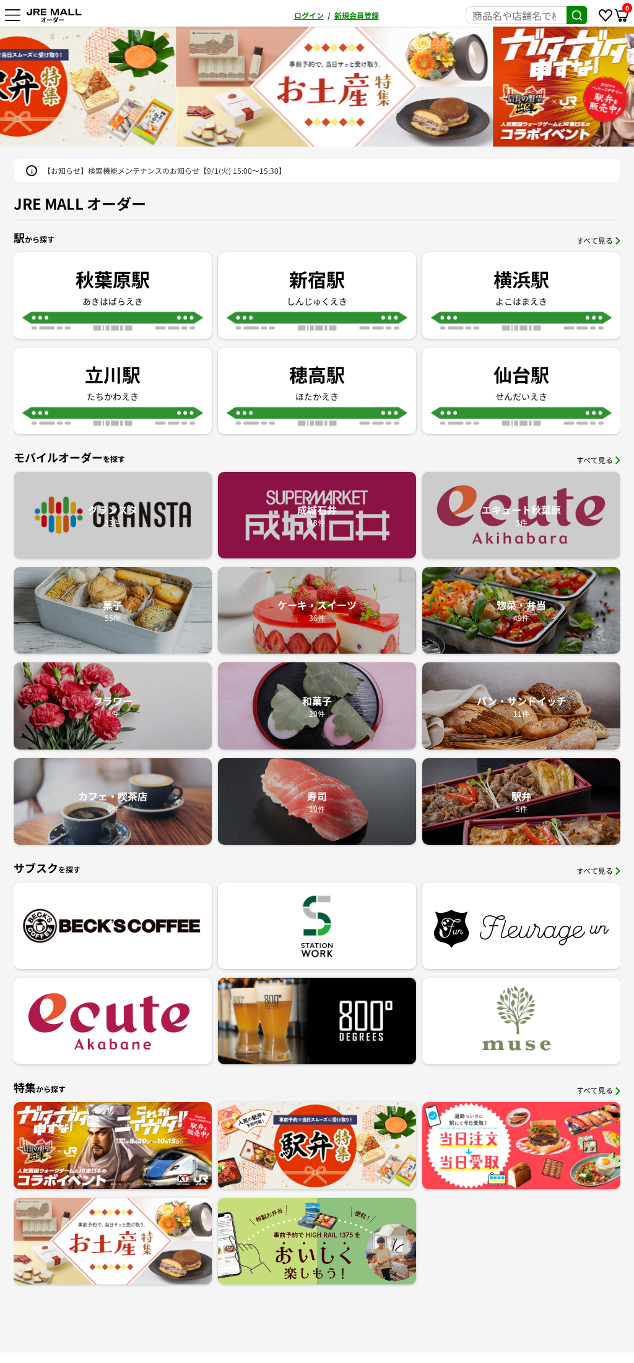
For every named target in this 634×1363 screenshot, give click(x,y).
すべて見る (594, 240)
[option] (475, 87)
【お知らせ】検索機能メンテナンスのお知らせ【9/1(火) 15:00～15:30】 (164, 170)
